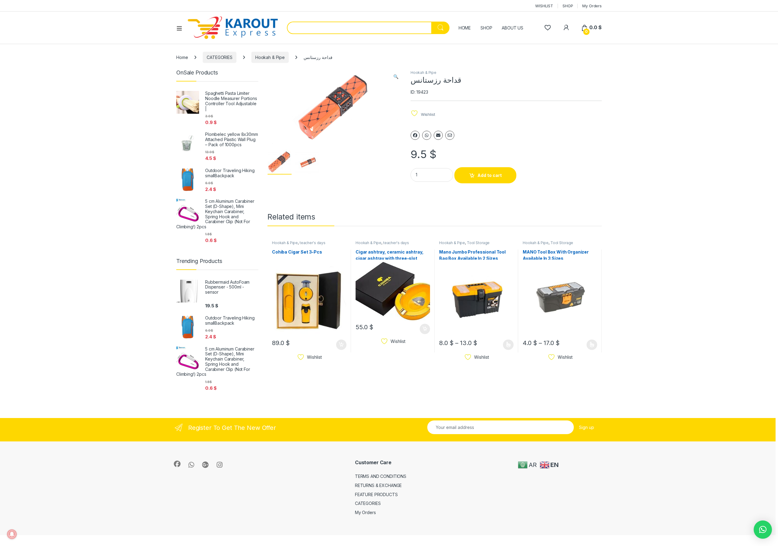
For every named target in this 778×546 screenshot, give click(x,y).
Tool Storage (478, 242)
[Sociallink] (177, 464)
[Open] (181, 27)
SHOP (568, 5)
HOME (465, 27)
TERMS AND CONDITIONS (380, 476)
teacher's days (312, 242)
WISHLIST (544, 5)
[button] (395, 76)
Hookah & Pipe (270, 57)
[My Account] (566, 27)
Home (182, 57)
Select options (506, 345)
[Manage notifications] (12, 534)
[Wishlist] (547, 27)
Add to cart (489, 175)
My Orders (592, 5)
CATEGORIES (219, 57)
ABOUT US (512, 27)
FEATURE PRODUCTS (376, 494)
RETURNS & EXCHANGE (378, 485)
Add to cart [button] (341, 345)
